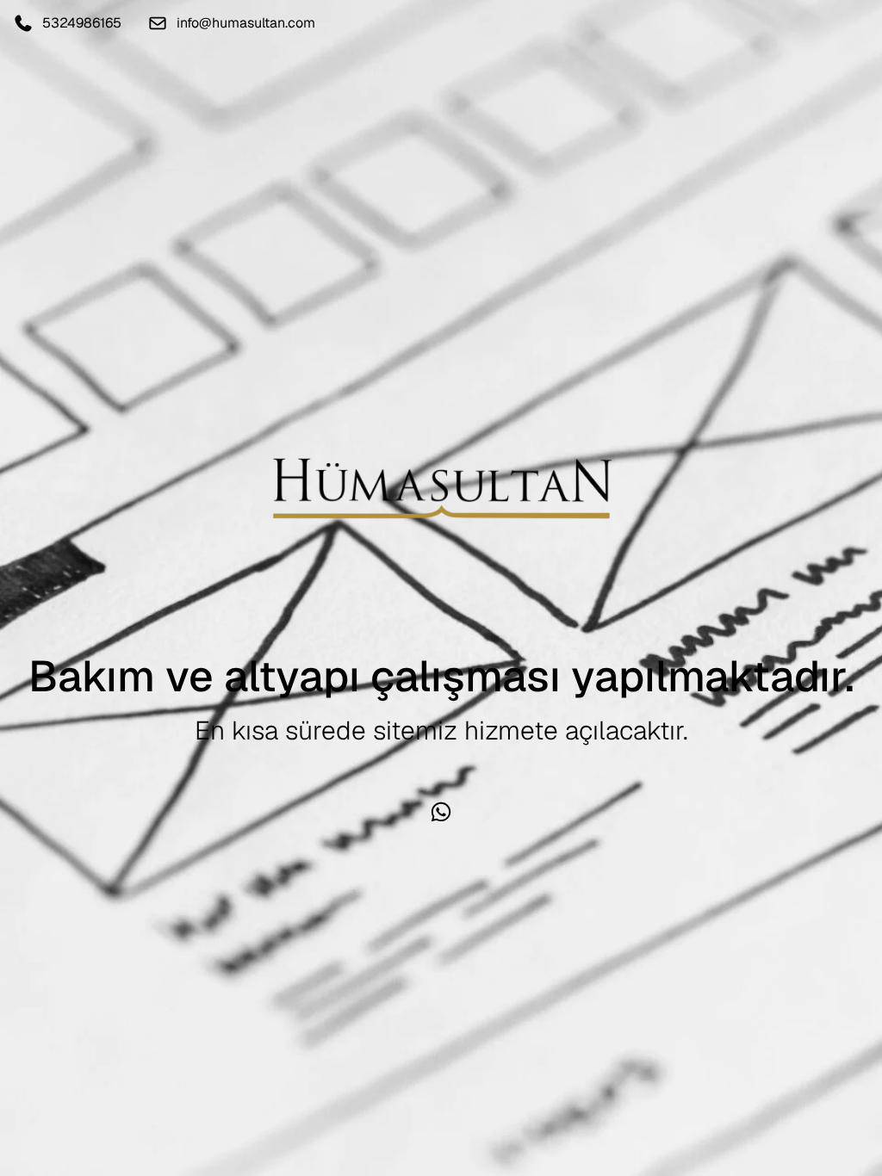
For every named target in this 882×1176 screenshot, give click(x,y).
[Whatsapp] (441, 812)
